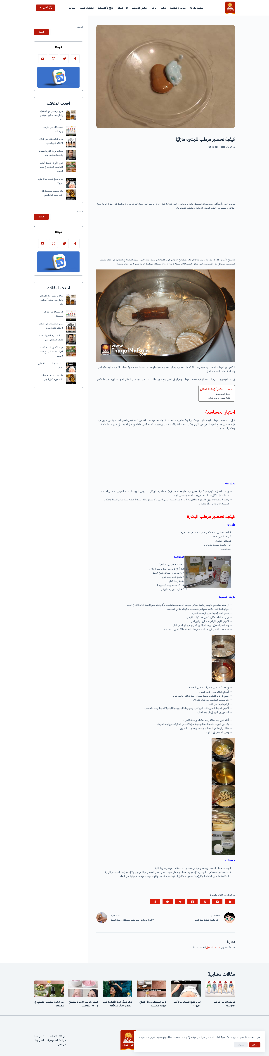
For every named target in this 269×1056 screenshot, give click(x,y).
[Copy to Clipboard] (155, 901)
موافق (254, 1044)
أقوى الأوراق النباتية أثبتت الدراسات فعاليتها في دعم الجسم (51, 167)
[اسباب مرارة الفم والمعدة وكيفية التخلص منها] (71, 155)
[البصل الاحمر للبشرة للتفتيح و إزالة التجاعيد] (83, 989)
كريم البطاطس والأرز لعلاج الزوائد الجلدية (152, 1004)
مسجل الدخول (213, 947)
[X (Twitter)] (217, 901)
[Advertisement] (165, 176)
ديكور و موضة (178, 8)
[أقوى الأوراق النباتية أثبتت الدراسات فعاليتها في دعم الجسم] (71, 167)
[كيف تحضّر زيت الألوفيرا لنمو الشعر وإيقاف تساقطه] (117, 989)
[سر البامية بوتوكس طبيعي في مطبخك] (49, 989)
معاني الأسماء (139, 8)
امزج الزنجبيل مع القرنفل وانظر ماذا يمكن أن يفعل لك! (51, 115)
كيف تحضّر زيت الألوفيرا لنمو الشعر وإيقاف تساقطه (117, 1004)
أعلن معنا (43, 7)
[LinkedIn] (192, 901)
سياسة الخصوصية (56, 1040)
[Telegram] (180, 901)
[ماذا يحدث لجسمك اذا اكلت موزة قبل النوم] (71, 194)
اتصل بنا (39, 1040)
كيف (163, 8)
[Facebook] (230, 901)
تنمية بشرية (196, 8)
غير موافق (241, 1044)
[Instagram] (53, 58)
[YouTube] (42, 58)
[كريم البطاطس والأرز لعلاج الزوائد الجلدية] (151, 989)
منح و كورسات (105, 8)
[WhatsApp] (168, 901)
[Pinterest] (205, 901)
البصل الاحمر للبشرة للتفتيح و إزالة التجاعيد (83, 1004)
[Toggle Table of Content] (228, 389)
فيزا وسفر (122, 8)
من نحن (62, 1044)
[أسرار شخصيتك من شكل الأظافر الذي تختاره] (71, 143)
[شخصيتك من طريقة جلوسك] (71, 131)
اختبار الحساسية (223, 394)
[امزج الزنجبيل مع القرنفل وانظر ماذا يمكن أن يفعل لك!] (71, 115)
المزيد (72, 8)
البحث (80, 27)
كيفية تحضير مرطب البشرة (219, 397)
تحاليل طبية (87, 8)
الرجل (154, 8)
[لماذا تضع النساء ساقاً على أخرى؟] (71, 183)
